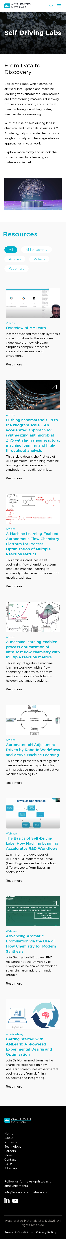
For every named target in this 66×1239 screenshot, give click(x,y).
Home (8, 1133)
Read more (14, 364)
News (8, 1155)
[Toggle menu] (59, 6)
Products (10, 1142)
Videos (39, 259)
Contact (10, 1159)
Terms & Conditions (18, 1232)
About (9, 1138)
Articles (15, 259)
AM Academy (36, 249)
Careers (10, 1151)
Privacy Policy (46, 1232)
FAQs (8, 1164)
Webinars (16, 268)
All (11, 249)
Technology (12, 1146)
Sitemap (10, 1168)
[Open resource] (54, 295)
